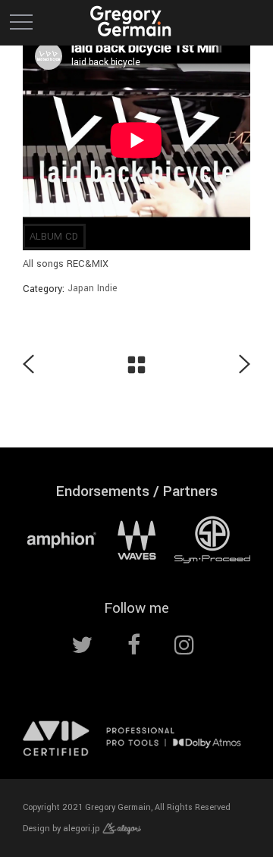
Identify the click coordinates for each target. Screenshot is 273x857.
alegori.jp (82, 828)
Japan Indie (92, 288)
